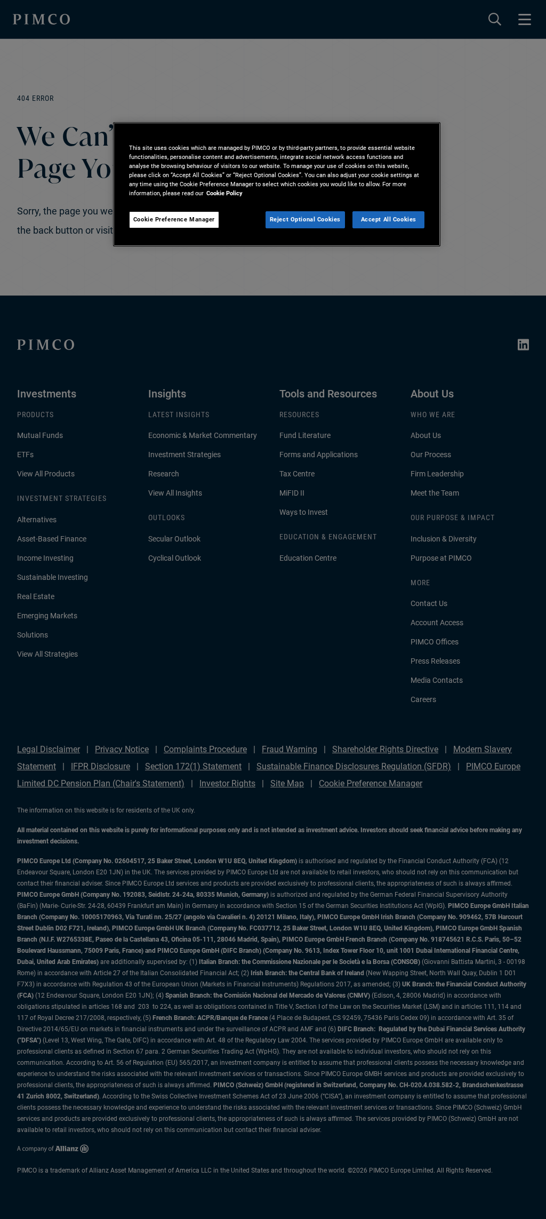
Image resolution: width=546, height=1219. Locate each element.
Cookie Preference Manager (174, 219)
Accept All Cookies (388, 219)
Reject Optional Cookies (305, 219)
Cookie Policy (224, 193)
